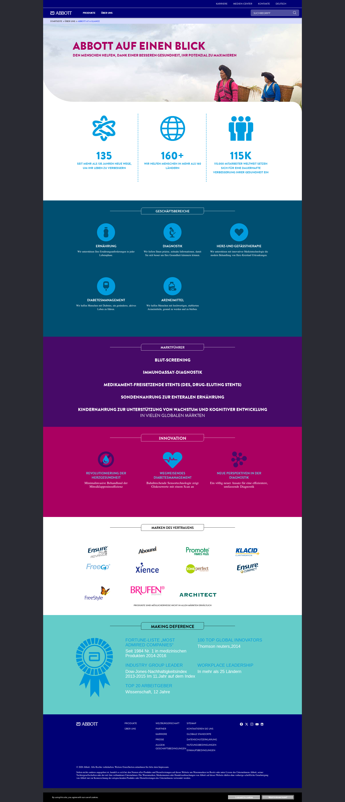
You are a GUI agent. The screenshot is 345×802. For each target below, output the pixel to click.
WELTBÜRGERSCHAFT (167, 723)
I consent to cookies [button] (244, 797)
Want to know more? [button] (278, 797)
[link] (56, 21)
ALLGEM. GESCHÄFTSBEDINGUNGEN (171, 746)
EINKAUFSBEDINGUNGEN (201, 750)
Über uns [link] (106, 13)
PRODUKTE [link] (89, 13)
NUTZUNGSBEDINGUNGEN (201, 745)
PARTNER (161, 728)
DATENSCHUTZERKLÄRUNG (202, 739)
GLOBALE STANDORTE (199, 734)
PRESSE (160, 739)
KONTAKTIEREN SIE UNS (200, 728)
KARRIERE (161, 734)
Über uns (130, 728)
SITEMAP (191, 723)
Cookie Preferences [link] (54, 790)
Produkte (131, 723)
